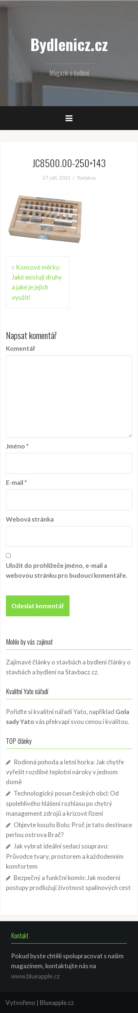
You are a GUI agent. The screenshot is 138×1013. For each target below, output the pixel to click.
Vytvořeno (20, 1002)
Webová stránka (30, 519)
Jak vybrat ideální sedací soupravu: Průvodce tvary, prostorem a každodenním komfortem (65, 856)
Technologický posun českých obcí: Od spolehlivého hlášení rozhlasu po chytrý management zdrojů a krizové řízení (62, 803)
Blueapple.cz (57, 1002)
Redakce (86, 178)
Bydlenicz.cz (69, 44)
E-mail (16, 482)
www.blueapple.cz (35, 976)
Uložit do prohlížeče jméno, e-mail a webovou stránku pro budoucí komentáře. (66, 570)
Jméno (17, 446)
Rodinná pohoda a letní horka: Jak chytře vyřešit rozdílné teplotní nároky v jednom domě (65, 772)
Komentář (20, 348)
